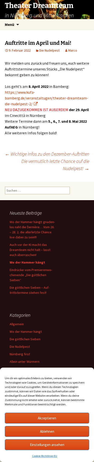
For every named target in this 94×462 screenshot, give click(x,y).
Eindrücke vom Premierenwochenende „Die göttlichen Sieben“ (31, 275)
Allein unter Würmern (25, 361)
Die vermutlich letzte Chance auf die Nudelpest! (55, 164)
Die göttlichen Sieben (25, 339)
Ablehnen (47, 431)
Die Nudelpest (49, 50)
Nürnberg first (20, 354)
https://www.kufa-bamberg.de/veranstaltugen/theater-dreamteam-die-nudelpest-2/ (46, 98)
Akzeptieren (47, 418)
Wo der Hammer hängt (26, 331)
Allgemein (17, 324)
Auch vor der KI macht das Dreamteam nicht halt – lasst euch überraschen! (30, 249)
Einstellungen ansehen (47, 444)
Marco (72, 50)
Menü (9, 24)
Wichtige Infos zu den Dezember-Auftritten (47, 154)
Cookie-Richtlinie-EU (44, 456)
